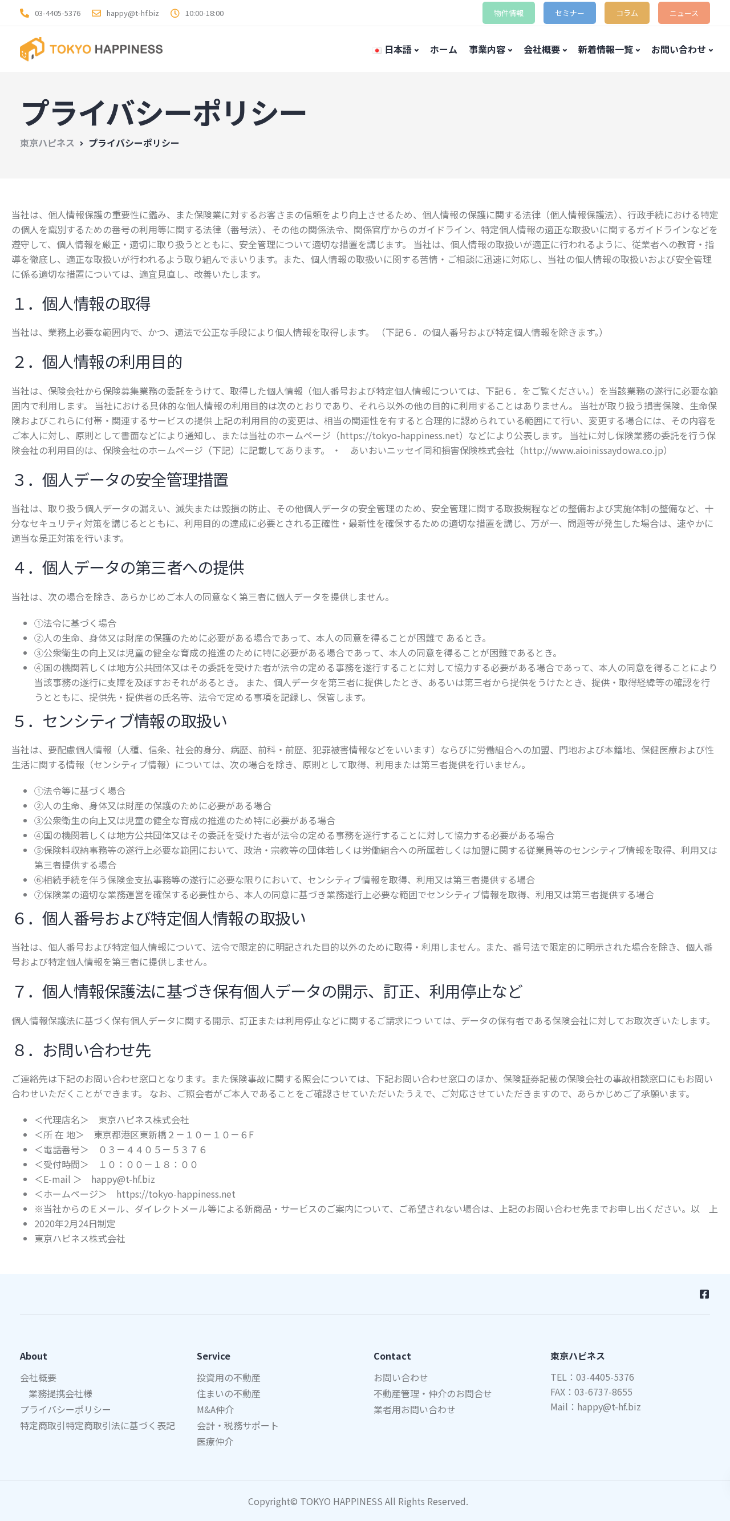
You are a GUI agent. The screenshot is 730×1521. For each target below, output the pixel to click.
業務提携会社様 (60, 1393)
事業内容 (487, 49)
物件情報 (509, 12)
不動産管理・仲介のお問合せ (433, 1393)
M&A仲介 (215, 1409)
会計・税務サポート (238, 1425)
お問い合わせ (678, 49)
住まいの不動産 (229, 1393)
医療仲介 (215, 1441)
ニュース (684, 12)
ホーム (443, 49)
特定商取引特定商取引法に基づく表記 (97, 1425)
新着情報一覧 (605, 49)
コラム (627, 12)
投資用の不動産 (229, 1377)
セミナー (570, 12)
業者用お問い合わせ (415, 1409)
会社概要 (542, 49)
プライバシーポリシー (65, 1409)
